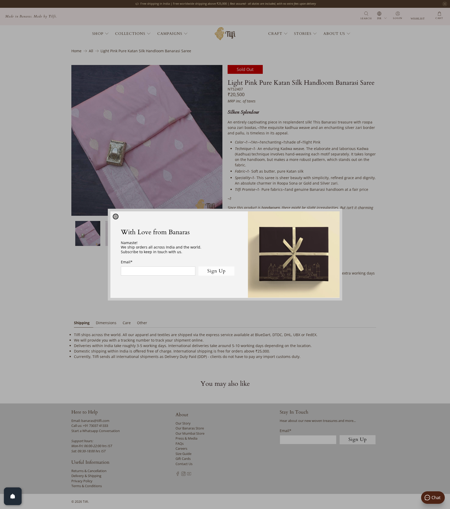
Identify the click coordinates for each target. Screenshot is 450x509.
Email (127, 261)
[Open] (13, 496)
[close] (115, 216)
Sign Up (216, 271)
